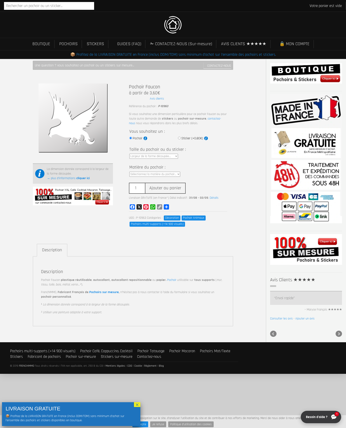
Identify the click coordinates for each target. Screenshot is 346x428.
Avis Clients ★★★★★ (292, 280)
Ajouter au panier (165, 188)
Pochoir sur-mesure (81, 356)
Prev (273, 334)
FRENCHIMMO (26, 366)
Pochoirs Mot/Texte (215, 351)
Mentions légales (115, 366)
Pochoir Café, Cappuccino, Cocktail (106, 351)
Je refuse (158, 424)
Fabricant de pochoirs (44, 356)
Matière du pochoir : (147, 167)
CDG (129, 366)
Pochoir (138, 138)
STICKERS (95, 44)
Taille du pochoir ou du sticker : (157, 149)
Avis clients (157, 99)
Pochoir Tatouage (150, 351)
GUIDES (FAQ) (129, 44)
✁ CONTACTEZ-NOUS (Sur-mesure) (181, 44)
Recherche (98, 6)
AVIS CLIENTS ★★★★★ (243, 44)
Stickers (16, 356)
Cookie (138, 366)
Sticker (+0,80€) (192, 138)
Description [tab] (52, 250)
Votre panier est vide (326, 5)
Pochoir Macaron (182, 351)
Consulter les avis (281, 318)
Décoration (172, 218)
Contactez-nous (219, 65)
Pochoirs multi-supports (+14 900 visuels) (157, 224)
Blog (161, 366)
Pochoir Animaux (193, 218)
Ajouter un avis (305, 318)
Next (339, 334)
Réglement (150, 366)
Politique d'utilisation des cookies (191, 424)
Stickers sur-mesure (116, 356)
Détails (214, 198)
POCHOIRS (68, 44)
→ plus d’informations (68, 178)
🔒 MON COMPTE (294, 44)
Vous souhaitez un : (147, 131)
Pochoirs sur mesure (104, 292)
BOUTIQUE (41, 44)
